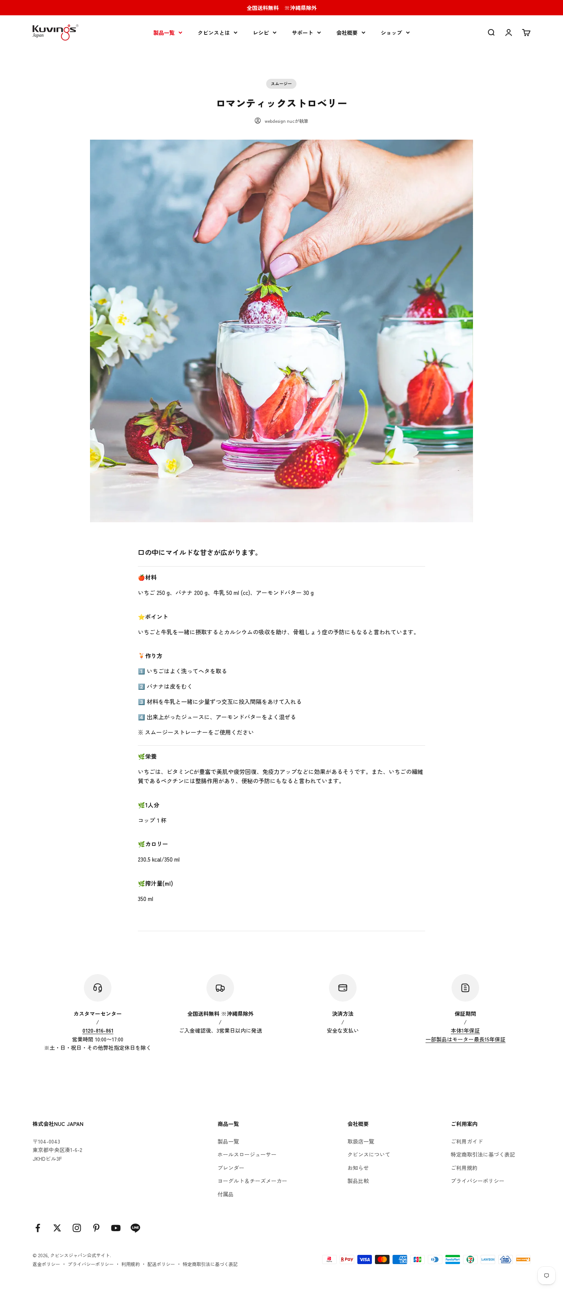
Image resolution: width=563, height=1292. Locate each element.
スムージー (281, 83)
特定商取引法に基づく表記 (483, 1154)
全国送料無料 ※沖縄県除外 (282, 7)
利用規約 (130, 1264)
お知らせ (358, 1167)
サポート (302, 32)
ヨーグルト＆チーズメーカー (252, 1180)
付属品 (226, 1194)
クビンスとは (214, 32)
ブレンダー (231, 1167)
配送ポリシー (161, 1264)
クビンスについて (368, 1154)
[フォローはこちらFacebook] (38, 1228)
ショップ (391, 32)
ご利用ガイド (467, 1141)
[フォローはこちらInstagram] (77, 1228)
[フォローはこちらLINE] (135, 1228)
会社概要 (347, 32)
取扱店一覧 (360, 1141)
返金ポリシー (46, 1264)
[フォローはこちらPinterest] (96, 1228)
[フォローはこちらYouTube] (116, 1228)
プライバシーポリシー (477, 1180)
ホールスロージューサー (247, 1154)
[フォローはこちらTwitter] (57, 1228)
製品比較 (358, 1180)
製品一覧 (164, 32)
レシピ (261, 32)
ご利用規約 (464, 1167)
